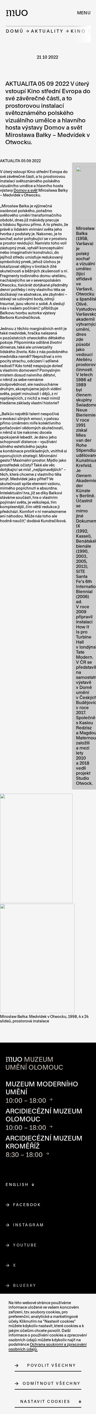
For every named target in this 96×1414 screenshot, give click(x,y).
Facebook (27, 1204)
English (17, 1184)
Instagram (29, 1225)
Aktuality (47, 30)
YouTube (25, 1245)
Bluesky (25, 1285)
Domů (15, 30)
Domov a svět (26, 190)
